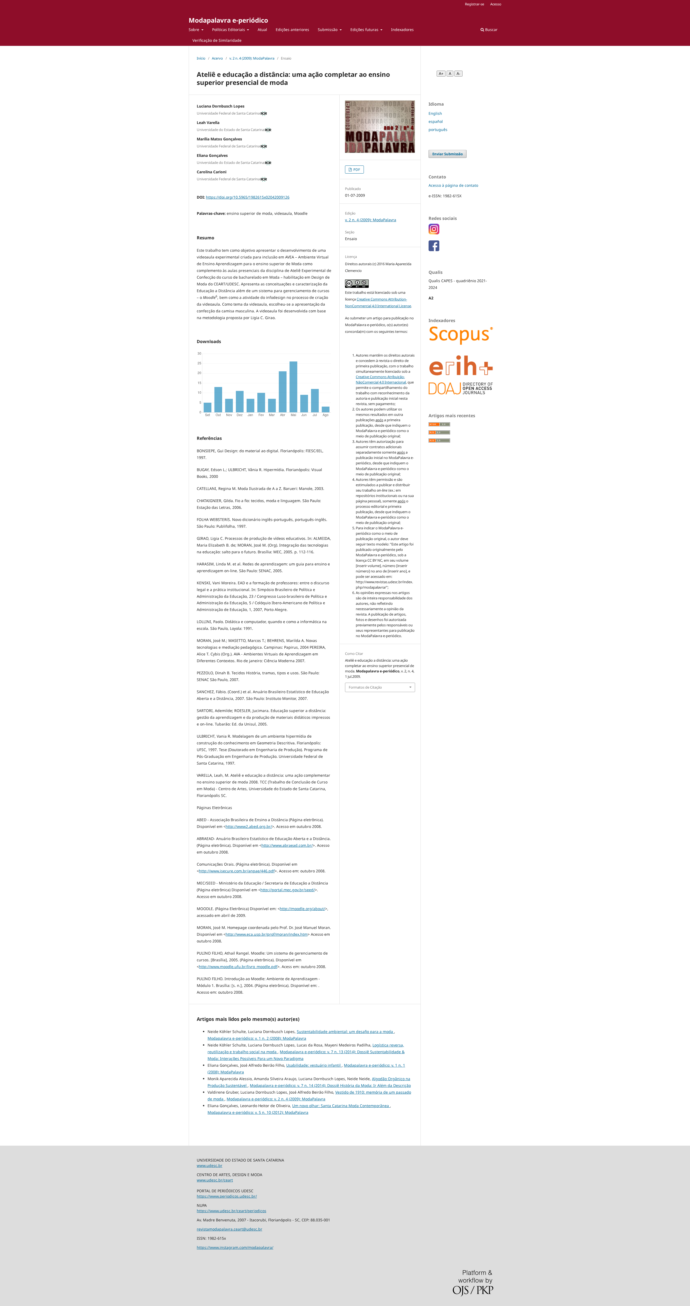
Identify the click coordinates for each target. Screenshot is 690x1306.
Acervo (217, 58)
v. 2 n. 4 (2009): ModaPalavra (251, 58)
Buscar (491, 29)
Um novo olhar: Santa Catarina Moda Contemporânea (341, 1105)
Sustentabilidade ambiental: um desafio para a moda (345, 1031)
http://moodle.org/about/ (302, 908)
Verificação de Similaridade (217, 40)
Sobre (194, 29)
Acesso (495, 4)
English (435, 113)
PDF (356, 169)
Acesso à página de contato (453, 185)
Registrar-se (474, 4)
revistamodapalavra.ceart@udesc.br (229, 1229)
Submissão (328, 29)
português (438, 129)
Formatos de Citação (365, 687)
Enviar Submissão (447, 153)
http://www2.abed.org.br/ (249, 826)
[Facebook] (434, 249)
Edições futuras (365, 29)
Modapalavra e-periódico (228, 20)
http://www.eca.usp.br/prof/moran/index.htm (267, 934)
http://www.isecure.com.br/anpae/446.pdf (237, 870)
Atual (262, 29)
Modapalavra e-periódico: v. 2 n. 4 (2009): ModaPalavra (276, 1098)
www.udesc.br (209, 1165)
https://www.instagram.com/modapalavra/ (235, 1247)
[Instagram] (434, 233)
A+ (441, 73)
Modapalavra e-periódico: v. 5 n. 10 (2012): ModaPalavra (258, 1112)
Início (201, 58)
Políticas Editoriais (229, 29)
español (436, 121)
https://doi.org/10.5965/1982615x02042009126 (247, 197)
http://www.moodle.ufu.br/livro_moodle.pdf (238, 966)
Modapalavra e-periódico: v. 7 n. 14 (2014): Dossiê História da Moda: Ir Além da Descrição (330, 1085)
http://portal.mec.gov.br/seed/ (287, 889)
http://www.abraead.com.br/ (287, 845)
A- (458, 73)
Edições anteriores (292, 29)
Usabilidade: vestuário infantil (314, 1065)
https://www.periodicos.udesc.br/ (227, 1196)
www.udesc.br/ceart (215, 1180)
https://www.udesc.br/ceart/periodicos (231, 1210)
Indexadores (402, 29)
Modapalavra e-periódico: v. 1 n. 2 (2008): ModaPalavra (257, 1038)
